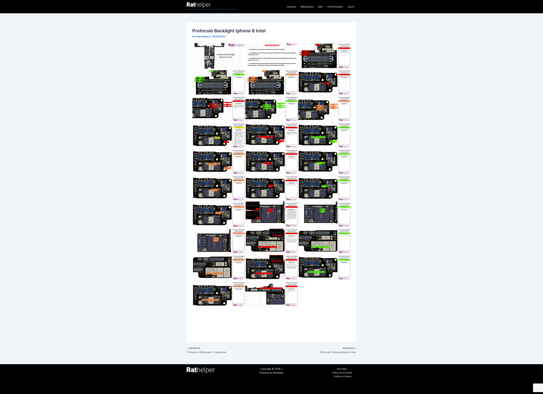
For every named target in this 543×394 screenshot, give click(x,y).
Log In (350, 6)
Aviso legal (342, 369)
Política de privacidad (342, 372)
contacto (291, 6)
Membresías (307, 6)
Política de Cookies (343, 376)
